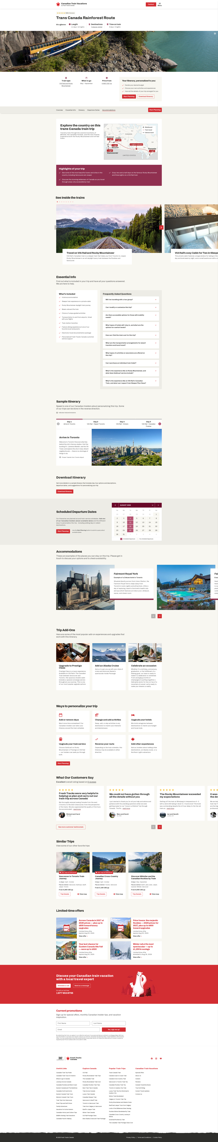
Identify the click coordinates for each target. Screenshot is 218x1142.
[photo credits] (215, 33)
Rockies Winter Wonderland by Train (119, 1111)
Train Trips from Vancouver (64, 1100)
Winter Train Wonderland (116, 1096)
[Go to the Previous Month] (115, 505)
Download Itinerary (146, 96)
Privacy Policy (114, 1035)
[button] (131, 142)
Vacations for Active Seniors (64, 1109)
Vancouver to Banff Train (90, 1100)
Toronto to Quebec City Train (117, 1088)
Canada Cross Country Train (117, 1078)
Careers (137, 1078)
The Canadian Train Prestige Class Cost (121, 1122)
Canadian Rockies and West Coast (66, 1085)
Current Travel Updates (142, 1091)
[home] (71, 4)
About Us (138, 1075)
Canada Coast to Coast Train (118, 1075)
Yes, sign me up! (114, 1029)
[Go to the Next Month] (158, 505)
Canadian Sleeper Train (89, 1097)
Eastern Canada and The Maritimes (66, 1088)
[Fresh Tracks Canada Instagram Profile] (156, 1059)
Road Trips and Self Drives (64, 1103)
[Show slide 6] (68, 201)
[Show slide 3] (61, 201)
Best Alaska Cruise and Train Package (94, 1118)
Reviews (138, 1082)
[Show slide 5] (66, 201)
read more (77, 809)
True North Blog (140, 1088)
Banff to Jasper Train (89, 1109)
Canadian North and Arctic (64, 1091)
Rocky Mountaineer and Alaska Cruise (120, 1102)
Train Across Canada (89, 1091)
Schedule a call (63, 985)
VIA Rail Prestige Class (89, 1115)
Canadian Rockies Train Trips (91, 1085)
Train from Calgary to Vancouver (92, 1106)
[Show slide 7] (70, 201)
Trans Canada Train (115, 1072)
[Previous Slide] (58, 423)
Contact (151, 4)
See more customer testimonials (70, 827)
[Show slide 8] (72, 201)
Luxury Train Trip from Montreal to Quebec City (119, 1092)
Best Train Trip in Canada (90, 1088)
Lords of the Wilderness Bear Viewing (120, 1108)
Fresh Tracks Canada (67, 1137)
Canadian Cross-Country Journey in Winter (119, 1115)
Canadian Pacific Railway (64, 1118)
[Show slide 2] (59, 201)
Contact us (138, 1094)
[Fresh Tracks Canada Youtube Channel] (161, 1059)
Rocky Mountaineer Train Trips (92, 1075)
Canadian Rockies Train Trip (117, 1085)
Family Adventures (61, 1106)
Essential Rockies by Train (117, 1119)
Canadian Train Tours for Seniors (66, 1075)
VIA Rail (85, 1072)
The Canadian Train (88, 1078)
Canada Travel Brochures (143, 1085)
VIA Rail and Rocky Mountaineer (66, 85)
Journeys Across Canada (63, 1082)
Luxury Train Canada (89, 1094)
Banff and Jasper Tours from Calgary (120, 1105)
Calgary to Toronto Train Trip (117, 1099)
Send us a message (82, 985)
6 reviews (92, 782)
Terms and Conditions (144, 1137)
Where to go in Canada (63, 1078)
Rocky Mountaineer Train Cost (92, 1082)
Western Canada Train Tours (64, 1097)
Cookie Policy (157, 1137)
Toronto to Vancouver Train (91, 1103)
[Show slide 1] (57, 201)
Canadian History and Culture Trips (66, 1112)
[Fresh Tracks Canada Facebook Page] (152, 1058)
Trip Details (64, 894)
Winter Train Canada (89, 1112)
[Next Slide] (159, 423)
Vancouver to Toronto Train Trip (118, 1082)
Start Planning (129, 96)
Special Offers (139, 1072)
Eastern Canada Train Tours (64, 1094)
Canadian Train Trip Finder (64, 1072)
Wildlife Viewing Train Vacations (65, 1115)
